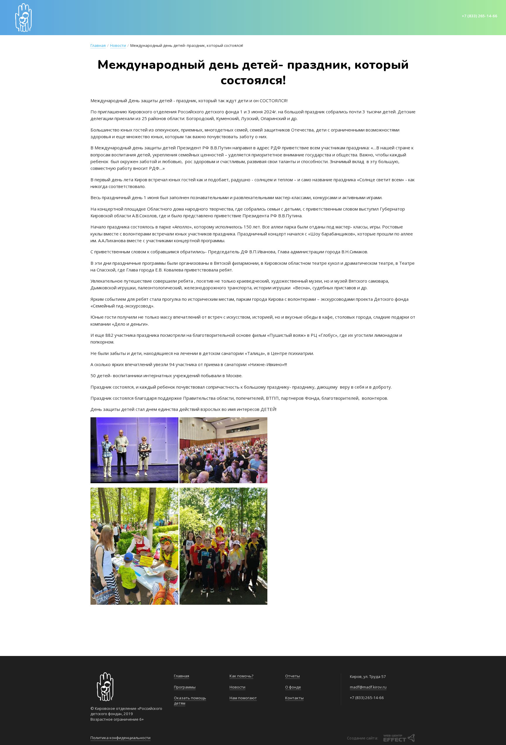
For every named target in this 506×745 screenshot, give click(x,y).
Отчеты (343, 17)
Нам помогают (308, 17)
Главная (106, 17)
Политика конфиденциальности (120, 737)
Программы (137, 17)
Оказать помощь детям (188, 17)
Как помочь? (239, 17)
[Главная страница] (23, 17)
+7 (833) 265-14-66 (479, 15)
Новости (272, 17)
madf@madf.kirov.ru (368, 687)
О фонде (370, 17)
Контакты (399, 17)
